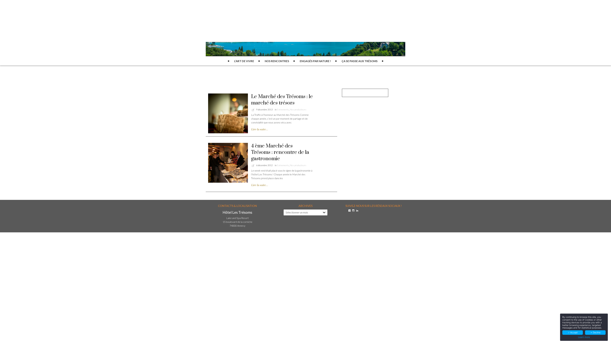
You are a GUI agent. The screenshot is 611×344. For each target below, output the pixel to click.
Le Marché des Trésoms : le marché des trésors (282, 99)
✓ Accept (573, 332)
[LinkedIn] (357, 210)
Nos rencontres (277, 61)
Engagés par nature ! (315, 61)
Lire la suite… (259, 129)
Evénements (283, 109)
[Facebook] (349, 210)
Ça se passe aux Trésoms (360, 61)
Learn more (584, 337)
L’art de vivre (244, 61)
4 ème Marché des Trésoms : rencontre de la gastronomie (280, 152)
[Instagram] (353, 210)
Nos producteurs (298, 109)
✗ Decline (595, 332)
